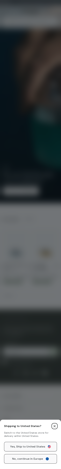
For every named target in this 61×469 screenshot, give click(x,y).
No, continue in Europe (27, 459)
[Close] (54, 426)
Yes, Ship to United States (27, 446)
